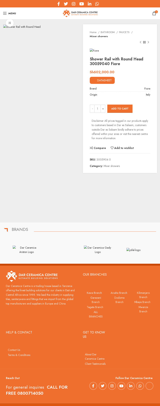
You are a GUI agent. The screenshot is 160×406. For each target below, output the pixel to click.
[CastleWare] (62, 250)
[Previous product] (140, 42)
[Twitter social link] (103, 386)
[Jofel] (133, 250)
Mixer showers (99, 36)
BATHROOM (108, 32)
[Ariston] (26, 250)
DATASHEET (104, 80)
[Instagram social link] (112, 386)
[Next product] (148, 42)
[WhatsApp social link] (140, 386)
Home (93, 32)
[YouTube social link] (121, 386)
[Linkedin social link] (131, 386)
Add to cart (120, 108)
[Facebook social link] (93, 386)
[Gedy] (98, 250)
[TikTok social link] (103, 4)
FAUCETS (124, 32)
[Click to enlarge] (10, 23)
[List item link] (95, 293)
